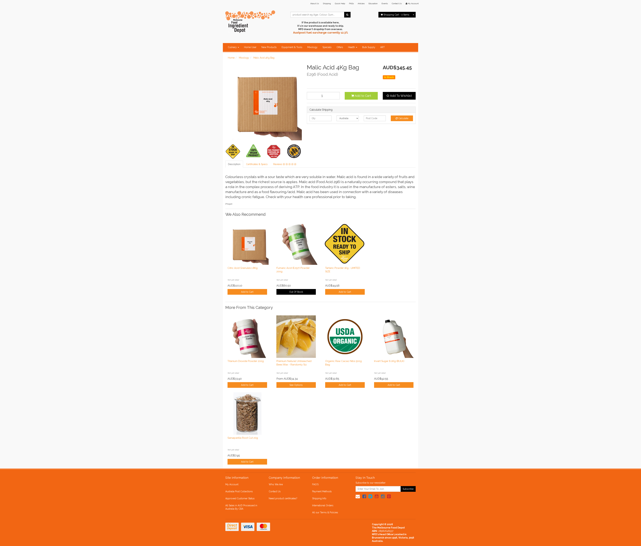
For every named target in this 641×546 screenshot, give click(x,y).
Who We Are (276, 484)
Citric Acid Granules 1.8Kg (243, 267)
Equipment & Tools (292, 47)
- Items (396, 14)
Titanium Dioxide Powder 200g (246, 361)
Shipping (327, 3)
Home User (250, 47)
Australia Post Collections (239, 491)
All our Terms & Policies (325, 512)
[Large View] (233, 151)
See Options (296, 385)
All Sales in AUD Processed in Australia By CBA (241, 507)
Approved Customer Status (240, 498)
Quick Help (340, 3)
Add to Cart (362, 95)
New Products (269, 47)
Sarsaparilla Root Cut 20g (243, 437)
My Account (231, 484)
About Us (314, 3)
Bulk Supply (368, 47)
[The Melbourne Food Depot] (250, 21)
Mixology (312, 47)
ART (382, 47)
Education (373, 3)
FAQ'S (315, 484)
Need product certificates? (283, 498)
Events (385, 3)
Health (352, 47)
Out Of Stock (296, 292)
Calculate (403, 118)
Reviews (278, 164)
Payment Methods (322, 491)
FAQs (351, 3)
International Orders (322, 505)
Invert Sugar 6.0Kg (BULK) (389, 361)
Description (234, 164)
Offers (340, 47)
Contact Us (397, 3)
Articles (361, 3)
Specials (327, 47)
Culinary (232, 47)
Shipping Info (319, 498)
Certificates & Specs (257, 164)
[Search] (347, 15)
